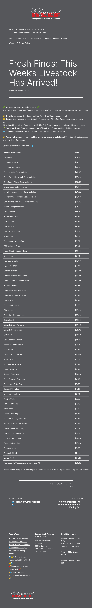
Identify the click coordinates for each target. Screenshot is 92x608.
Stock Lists (21, 39)
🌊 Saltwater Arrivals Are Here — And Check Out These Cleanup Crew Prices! (19, 541)
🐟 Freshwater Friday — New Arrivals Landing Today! (18, 551)
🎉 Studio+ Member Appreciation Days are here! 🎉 (19, 575)
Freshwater (65, 484)
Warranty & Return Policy (19, 43)
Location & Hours (60, 39)
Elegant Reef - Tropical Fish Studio (30, 29)
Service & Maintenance (41, 39)
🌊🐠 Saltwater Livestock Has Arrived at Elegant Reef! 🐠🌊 (19, 560)
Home (11, 39)
